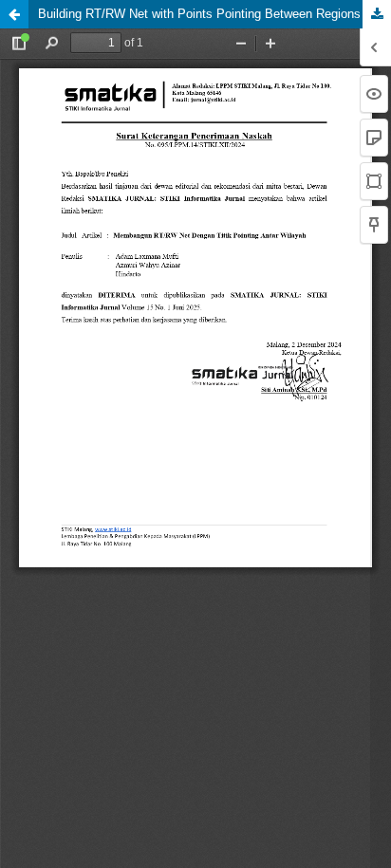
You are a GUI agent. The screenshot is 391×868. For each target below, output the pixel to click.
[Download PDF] (377, 14)
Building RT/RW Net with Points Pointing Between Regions (199, 14)
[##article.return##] (14, 14)
